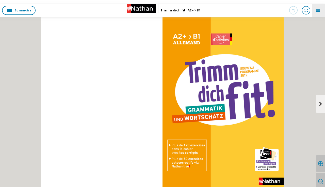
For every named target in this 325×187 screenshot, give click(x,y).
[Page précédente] (293, 10)
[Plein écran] (306, 10)
